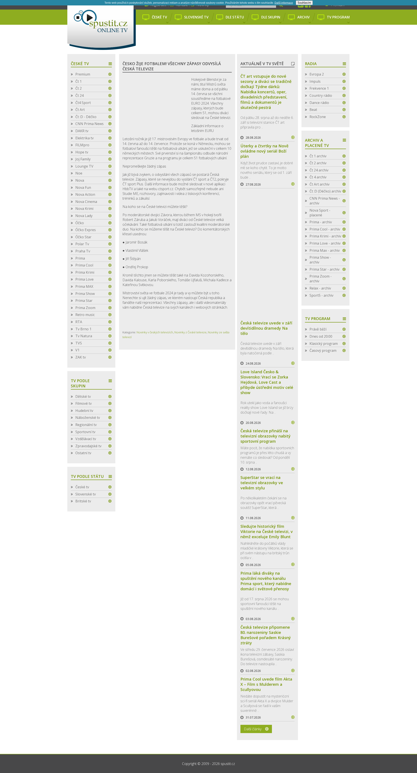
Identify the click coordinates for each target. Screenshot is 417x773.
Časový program (322, 350)
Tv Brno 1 (83, 329)
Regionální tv (86, 424)
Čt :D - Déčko (85, 116)
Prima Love (84, 279)
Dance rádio (319, 102)
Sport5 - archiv (321, 295)
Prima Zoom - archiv (320, 278)
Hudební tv (84, 410)
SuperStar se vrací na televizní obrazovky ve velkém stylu (261, 482)
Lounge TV (84, 166)
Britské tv (83, 501)
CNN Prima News (89, 123)
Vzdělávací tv (85, 438)
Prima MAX (84, 286)
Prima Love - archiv (325, 243)
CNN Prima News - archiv (324, 201)
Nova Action (85, 194)
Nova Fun (83, 187)
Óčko (79, 222)
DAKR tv (81, 130)
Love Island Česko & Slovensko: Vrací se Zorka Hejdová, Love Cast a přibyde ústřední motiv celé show (266, 382)
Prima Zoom (85, 307)
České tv (159, 17)
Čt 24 (79, 95)
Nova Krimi (84, 208)
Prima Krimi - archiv (325, 236)
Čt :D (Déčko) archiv (325, 191)
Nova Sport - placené (319, 212)
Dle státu (235, 17)
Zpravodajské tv (88, 446)
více (291, 137)
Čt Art (80, 109)
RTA (78, 321)
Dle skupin (270, 17)
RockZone (317, 116)
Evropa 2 (316, 74)
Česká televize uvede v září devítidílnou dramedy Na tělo (266, 328)
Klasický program (323, 343)
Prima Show (85, 293)
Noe (78, 173)
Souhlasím (304, 2)
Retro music (85, 314)
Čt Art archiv (319, 184)
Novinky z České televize (190, 332)
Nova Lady (84, 215)
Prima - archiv (320, 222)
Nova (79, 180)
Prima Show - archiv (320, 260)
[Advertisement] (245, 39)
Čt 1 (78, 81)
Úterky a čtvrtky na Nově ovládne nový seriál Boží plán (264, 151)
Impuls (315, 81)
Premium (82, 74)
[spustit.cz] (101, 25)
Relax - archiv (320, 288)
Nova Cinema (86, 201)
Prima (80, 258)
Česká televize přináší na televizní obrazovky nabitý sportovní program (265, 436)
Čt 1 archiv (317, 156)
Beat (313, 109)
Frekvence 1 (319, 88)
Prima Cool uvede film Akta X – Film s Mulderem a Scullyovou (266, 684)
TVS (78, 343)
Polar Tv (82, 244)
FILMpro (82, 145)
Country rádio (320, 95)
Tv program (338, 17)
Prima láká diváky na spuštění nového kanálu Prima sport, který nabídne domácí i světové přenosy (265, 581)
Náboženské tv (87, 417)
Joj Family (83, 159)
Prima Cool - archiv (324, 229)
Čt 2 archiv (317, 163)
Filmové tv (83, 403)
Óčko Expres (85, 229)
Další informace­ (284, 2)
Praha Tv (82, 251)
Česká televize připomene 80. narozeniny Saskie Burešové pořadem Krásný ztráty (265, 635)
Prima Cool (84, 265)
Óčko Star (83, 237)
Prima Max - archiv (324, 250)
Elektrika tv (84, 138)
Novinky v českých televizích (155, 332)
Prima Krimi (84, 272)
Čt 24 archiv (318, 170)
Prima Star (84, 300)
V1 (77, 350)
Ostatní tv (83, 453)
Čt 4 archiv (317, 177)
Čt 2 (78, 88)
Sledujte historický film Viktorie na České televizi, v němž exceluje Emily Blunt (266, 531)
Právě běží (317, 329)
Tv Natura (83, 336)
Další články (252, 729)
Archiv (303, 17)
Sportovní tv (85, 431)
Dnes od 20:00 (320, 336)
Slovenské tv (196, 17)
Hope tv (81, 152)
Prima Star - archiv (324, 269)
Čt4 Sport (83, 102)
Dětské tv (83, 396)
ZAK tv (80, 357)
